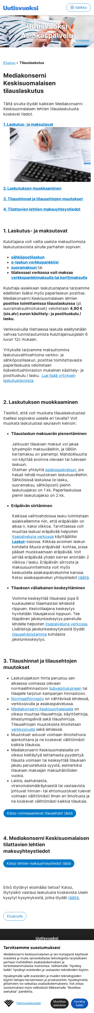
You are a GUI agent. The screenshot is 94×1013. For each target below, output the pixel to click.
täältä (83, 577)
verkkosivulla (23, 729)
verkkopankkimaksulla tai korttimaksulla (49, 277)
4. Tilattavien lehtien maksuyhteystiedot (41, 209)
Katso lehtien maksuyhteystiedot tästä (39, 863)
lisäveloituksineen (65, 688)
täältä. (74, 897)
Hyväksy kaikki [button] (79, 1003)
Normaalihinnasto (27, 698)
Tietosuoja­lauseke (28, 1003)
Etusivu (9, 62)
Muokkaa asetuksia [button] (59, 1003)
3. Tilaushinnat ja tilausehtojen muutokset (43, 199)
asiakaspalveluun (60, 469)
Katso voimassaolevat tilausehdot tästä (40, 813)
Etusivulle (15, 916)
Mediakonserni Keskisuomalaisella (42, 709)
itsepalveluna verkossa (33, 536)
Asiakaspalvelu (47, 31)
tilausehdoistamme (29, 634)
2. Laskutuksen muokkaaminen (32, 188)
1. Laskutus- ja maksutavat (28, 124)
